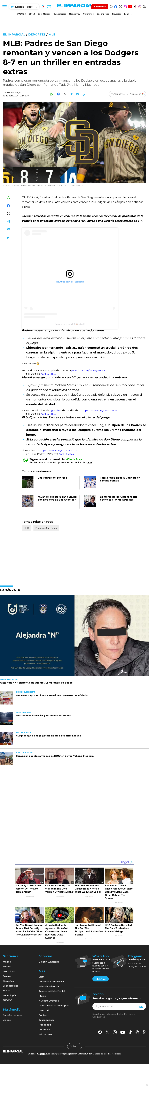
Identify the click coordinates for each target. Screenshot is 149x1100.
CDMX (32, 14)
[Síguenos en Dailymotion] (144, 6)
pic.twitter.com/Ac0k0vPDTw (60, 450)
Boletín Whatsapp (49, 961)
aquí (89, 462)
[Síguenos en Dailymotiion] (144, 1032)
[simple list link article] (74, 637)
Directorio (44, 1010)
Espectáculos (10, 985)
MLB (52, 34)
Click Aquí (100, 979)
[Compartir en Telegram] (71, 94)
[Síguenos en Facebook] (115, 6)
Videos (7, 1020)
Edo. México (44, 14)
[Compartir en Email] (77, 94)
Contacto (44, 1015)
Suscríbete (100, 6)
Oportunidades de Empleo (54, 1005)
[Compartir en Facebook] (58, 94)
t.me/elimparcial (136, 959)
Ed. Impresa (103, 14)
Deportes (37, 34)
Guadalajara (59, 14)
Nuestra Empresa (49, 1000)
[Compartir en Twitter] (65, 94)
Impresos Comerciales (51, 981)
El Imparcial (14, 34)
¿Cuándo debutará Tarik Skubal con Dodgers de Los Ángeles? (57, 498)
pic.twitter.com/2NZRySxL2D (88, 370)
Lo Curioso (9, 971)
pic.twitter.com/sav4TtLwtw (101, 410)
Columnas (88, 14)
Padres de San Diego (46, 528)
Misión (42, 996)
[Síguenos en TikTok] (134, 6)
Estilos (6, 990)
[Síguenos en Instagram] (125, 6)
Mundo (7, 966)
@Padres (56, 410)
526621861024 (101, 959)
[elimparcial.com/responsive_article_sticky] (147, 1085)
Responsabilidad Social (52, 991)
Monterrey (74, 14)
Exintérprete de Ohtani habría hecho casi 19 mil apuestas (118, 498)
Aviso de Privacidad (50, 986)
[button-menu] (4, 6)
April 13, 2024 (48, 374)
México (7, 961)
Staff (41, 976)
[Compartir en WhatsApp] (52, 94)
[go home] (13, 1051)
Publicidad (45, 1024)
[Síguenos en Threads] (139, 6)
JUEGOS (21, 14)
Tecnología (9, 995)
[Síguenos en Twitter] (120, 6)
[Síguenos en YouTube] (130, 6)
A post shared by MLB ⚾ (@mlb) (70, 324)
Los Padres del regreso (52, 477)
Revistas (116, 14)
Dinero (7, 976)
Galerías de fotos (12, 1015)
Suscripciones (46, 1020)
